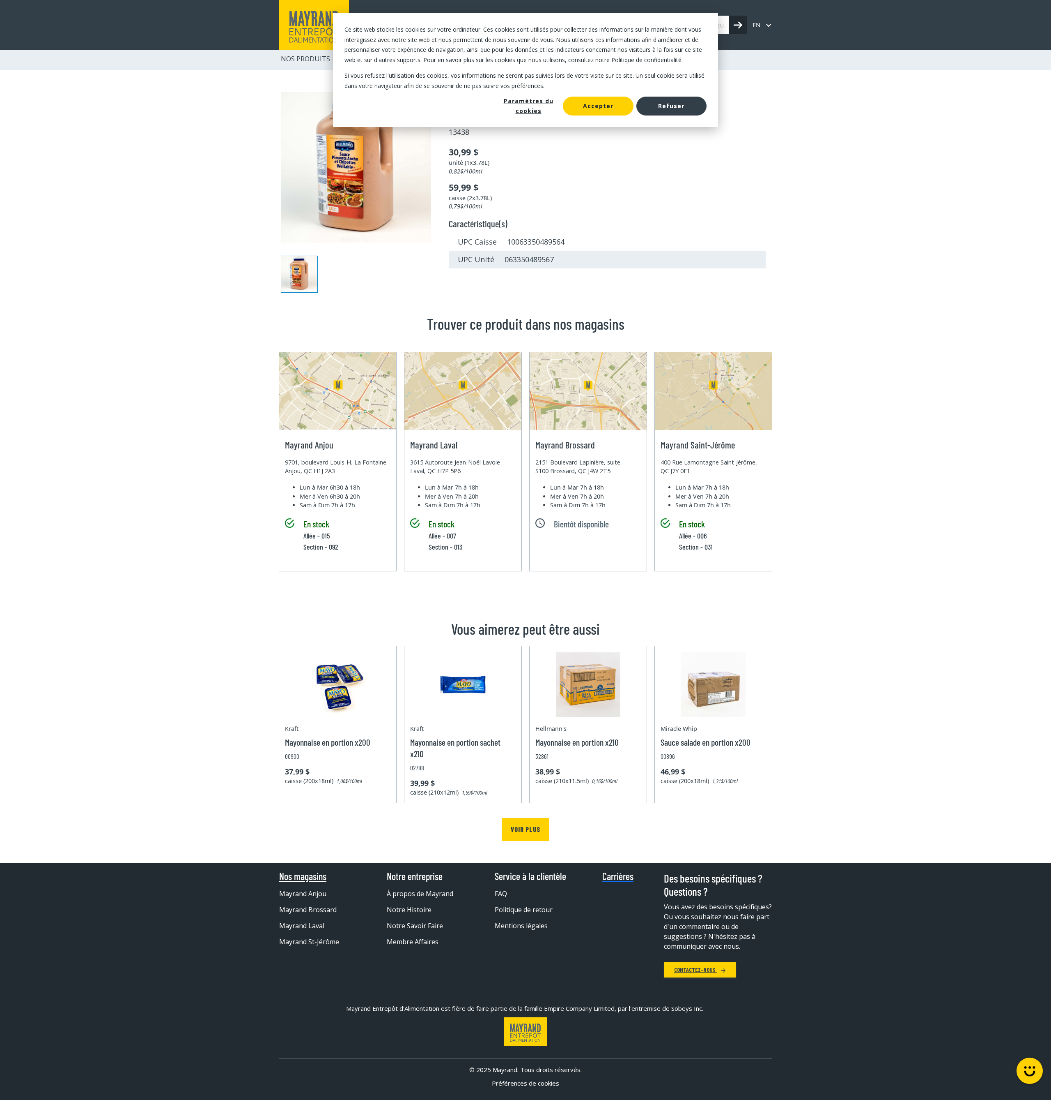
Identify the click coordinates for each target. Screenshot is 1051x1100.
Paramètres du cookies (528, 106)
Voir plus (525, 829)
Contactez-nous (695, 969)
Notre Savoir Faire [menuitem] (415, 925)
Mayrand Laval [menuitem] (301, 925)
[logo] (314, 25)
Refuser (671, 106)
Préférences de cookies (525, 1083)
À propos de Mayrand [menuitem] (420, 893)
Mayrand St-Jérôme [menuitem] (309, 941)
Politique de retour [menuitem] (524, 909)
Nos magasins (302, 876)
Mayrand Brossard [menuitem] (308, 909)
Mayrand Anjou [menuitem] (302, 893)
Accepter (598, 106)
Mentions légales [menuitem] (521, 925)
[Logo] (525, 1031)
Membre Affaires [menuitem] (412, 941)
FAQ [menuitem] (501, 893)
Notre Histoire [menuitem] (409, 909)
